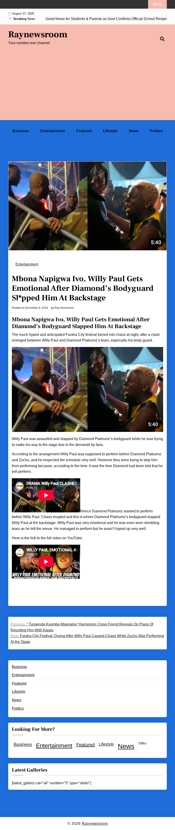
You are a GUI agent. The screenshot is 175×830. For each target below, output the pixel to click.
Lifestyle (110, 131)
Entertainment (52, 131)
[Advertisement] (87, 88)
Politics (156, 131)
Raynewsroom (37, 34)
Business (21, 131)
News (134, 131)
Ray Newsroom (64, 307)
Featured (84, 131)
